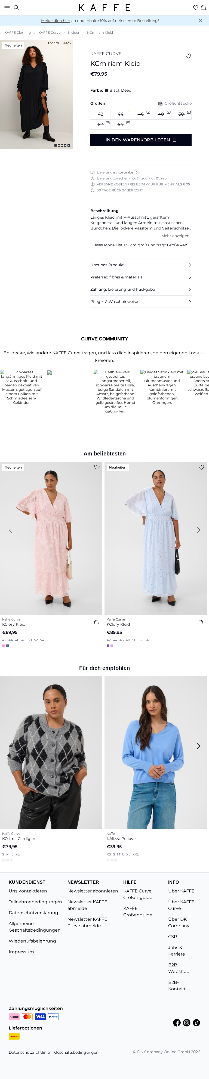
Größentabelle (178, 103)
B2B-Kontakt (177, 985)
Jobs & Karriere (176, 951)
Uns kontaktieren (28, 891)
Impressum (21, 951)
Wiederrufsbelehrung (32, 941)
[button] (141, 265)
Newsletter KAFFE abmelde (87, 905)
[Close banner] (200, 21)
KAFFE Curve (49, 32)
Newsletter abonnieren (92, 891)
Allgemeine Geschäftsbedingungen (35, 927)
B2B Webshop (178, 968)
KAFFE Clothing (17, 32)
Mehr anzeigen (175, 235)
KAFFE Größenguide (137, 911)
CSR (172, 936)
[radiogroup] (141, 119)
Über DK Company (178, 922)
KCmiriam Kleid (100, 32)
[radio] (100, 114)
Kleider (73, 32)
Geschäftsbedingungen (76, 1052)
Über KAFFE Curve (181, 905)
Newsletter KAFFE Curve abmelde (87, 922)
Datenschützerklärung (33, 912)
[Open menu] (6, 8)
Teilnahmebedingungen (35, 901)
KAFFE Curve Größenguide (137, 894)
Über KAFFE (181, 891)
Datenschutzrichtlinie (29, 1052)
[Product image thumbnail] (55, 145)
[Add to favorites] (188, 56)
